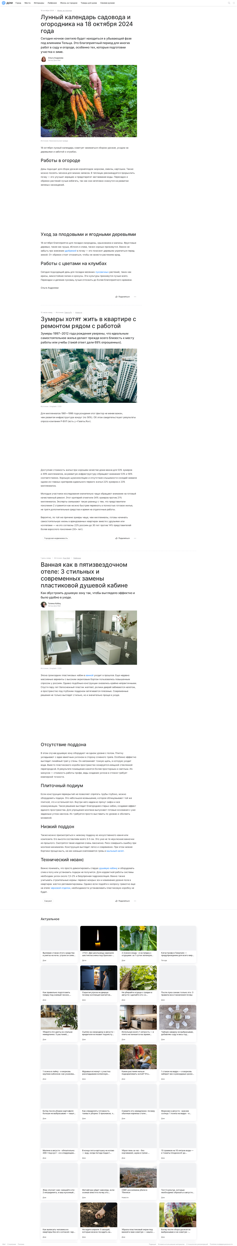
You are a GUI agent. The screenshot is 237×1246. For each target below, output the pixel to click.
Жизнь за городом (64, 10)
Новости (78, 312)
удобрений (70, 250)
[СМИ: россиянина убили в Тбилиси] (138, 1181)
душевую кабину (108, 868)
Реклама (21, 1244)
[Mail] (3, 3)
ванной (89, 675)
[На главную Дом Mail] (9, 3)
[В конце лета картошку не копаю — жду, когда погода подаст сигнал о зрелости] (98, 1142)
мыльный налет (115, 851)
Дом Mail (66, 558)
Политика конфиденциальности (221, 1244)
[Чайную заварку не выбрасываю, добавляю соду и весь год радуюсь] (177, 1023)
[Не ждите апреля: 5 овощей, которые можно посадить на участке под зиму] (98, 1221)
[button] (89, 101)
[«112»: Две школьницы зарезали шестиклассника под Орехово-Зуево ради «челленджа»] (98, 944)
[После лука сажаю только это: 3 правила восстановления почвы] (177, 983)
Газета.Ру (68, 312)
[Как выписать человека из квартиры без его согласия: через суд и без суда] (59, 1221)
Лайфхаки (77, 558)
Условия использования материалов (171, 1244)
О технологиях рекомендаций (197, 1244)
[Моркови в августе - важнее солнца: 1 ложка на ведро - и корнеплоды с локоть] (177, 1102)
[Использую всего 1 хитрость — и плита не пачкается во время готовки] (138, 1023)
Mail (3, 1244)
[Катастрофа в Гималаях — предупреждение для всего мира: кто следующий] (177, 944)
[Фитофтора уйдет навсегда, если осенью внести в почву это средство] (98, 1181)
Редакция (152, 1244)
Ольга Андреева (55, 58)
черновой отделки (60, 888)
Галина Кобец (54, 603)
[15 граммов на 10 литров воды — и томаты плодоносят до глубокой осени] (177, 1142)
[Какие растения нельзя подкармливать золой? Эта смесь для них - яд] (138, 1063)
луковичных (102, 272)
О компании (11, 1244)
